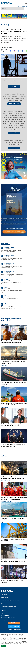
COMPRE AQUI (14, 148)
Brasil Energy (4, 603)
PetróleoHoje (5, 25)
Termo (19, 643)
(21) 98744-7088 (13, 613)
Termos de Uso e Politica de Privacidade (10, 600)
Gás (5, 303)
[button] (26, 2)
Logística (6, 279)
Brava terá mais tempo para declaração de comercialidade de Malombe (12, 275)
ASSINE (14, 133)
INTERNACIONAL (4, 324)
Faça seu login (18, 81)
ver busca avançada (22, 6)
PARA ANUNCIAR (14, 626)
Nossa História (4, 597)
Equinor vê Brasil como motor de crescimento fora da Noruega (9, 299)
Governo (6, 287)
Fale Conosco (4, 594)
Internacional (15, 25)
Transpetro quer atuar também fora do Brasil (11, 283)
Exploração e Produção (9, 247)
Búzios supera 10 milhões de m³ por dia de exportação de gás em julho (12, 307)
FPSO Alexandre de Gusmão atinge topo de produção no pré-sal (11, 259)
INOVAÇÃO (3, 460)
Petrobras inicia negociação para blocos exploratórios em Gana (11, 267)
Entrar (14, 86)
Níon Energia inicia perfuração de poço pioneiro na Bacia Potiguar (11, 250)
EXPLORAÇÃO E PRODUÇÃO (6, 480)
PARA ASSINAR (14, 623)
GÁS (2, 522)
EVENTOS (3, 563)
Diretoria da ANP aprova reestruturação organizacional (11, 291)
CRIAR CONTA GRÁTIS (14, 103)
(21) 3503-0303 (4, 613)
